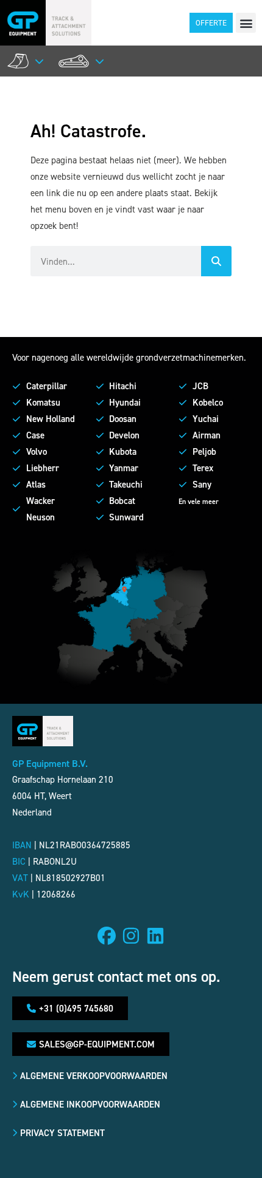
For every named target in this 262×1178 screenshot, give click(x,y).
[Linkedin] (155, 936)
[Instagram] (131, 936)
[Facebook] (106, 936)
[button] (246, 23)
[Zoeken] (216, 261)
